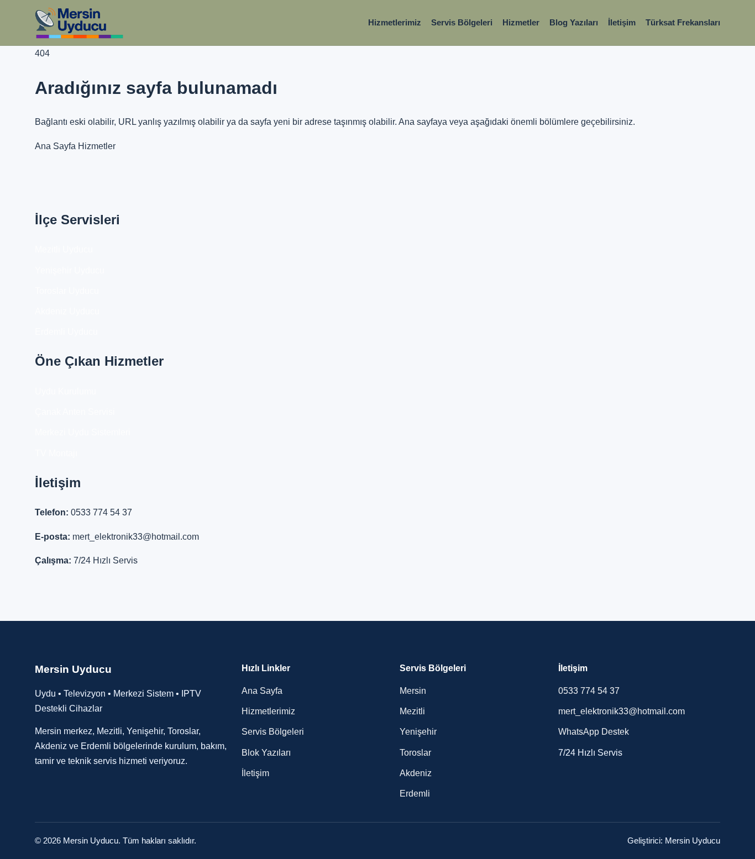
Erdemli (415, 793)
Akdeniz (416, 773)
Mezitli (412, 711)
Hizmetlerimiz (394, 22)
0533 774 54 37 (101, 512)
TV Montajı (56, 453)
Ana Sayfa (55, 146)
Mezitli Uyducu (64, 249)
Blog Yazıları (573, 22)
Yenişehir (418, 731)
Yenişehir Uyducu (69, 270)
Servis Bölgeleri (461, 22)
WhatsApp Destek (593, 731)
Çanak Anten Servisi (75, 412)
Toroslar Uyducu (67, 291)
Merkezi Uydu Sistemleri (82, 432)
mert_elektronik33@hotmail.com (135, 536)
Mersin (413, 690)
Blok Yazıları (266, 752)
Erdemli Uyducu (66, 331)
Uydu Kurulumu (65, 391)
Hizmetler (520, 22)
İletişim (622, 22)
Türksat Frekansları (683, 22)
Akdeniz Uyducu (67, 311)
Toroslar (415, 752)
